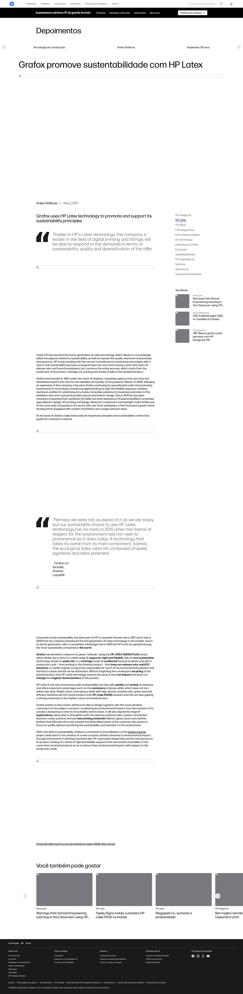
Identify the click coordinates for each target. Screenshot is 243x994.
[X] (203, 956)
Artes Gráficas (126, 47)
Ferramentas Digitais (187, 234)
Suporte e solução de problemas (113, 959)
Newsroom (12, 969)
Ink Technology (184, 239)
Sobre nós (13, 951)
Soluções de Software (188, 274)
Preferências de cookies (156, 983)
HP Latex (180, 220)
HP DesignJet (183, 215)
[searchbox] (204, 4)
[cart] (231, 3)
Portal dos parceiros (154, 959)
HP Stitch (180, 225)
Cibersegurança (184, 230)
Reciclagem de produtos (27, 983)
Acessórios (75, 4)
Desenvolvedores (153, 962)
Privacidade (59, 983)
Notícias (180, 264)
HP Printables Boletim (17, 976)
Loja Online (58, 956)
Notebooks (31, 4)
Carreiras (12, 959)
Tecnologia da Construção (49, 47)
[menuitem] (31, 3)
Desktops (45, 4)
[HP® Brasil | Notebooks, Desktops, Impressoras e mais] (11, 3)
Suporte (115, 4)
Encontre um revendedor (64, 962)
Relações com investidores (19, 962)
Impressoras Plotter (187, 244)
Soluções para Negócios (96, 4)
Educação (181, 249)
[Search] (221, 3)
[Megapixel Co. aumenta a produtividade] (184, 889)
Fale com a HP (14, 956)
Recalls (11, 983)
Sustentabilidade (185, 254)
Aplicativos (181, 269)
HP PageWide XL (185, 259)
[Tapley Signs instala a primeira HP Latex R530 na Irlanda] (124, 889)
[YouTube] (208, 956)
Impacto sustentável (16, 966)
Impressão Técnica (198, 47)
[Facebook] (193, 956)
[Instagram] (198, 956)
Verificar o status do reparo (111, 962)
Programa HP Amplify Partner (157, 956)
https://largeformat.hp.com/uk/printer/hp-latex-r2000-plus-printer (75, 843)
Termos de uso (109, 983)
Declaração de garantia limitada (131, 983)
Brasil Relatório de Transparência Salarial (84, 983)
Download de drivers (108, 956)
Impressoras (60, 4)
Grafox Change (137, 732)
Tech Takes (12, 973)
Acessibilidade (46, 983)
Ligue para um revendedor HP (66, 959)
